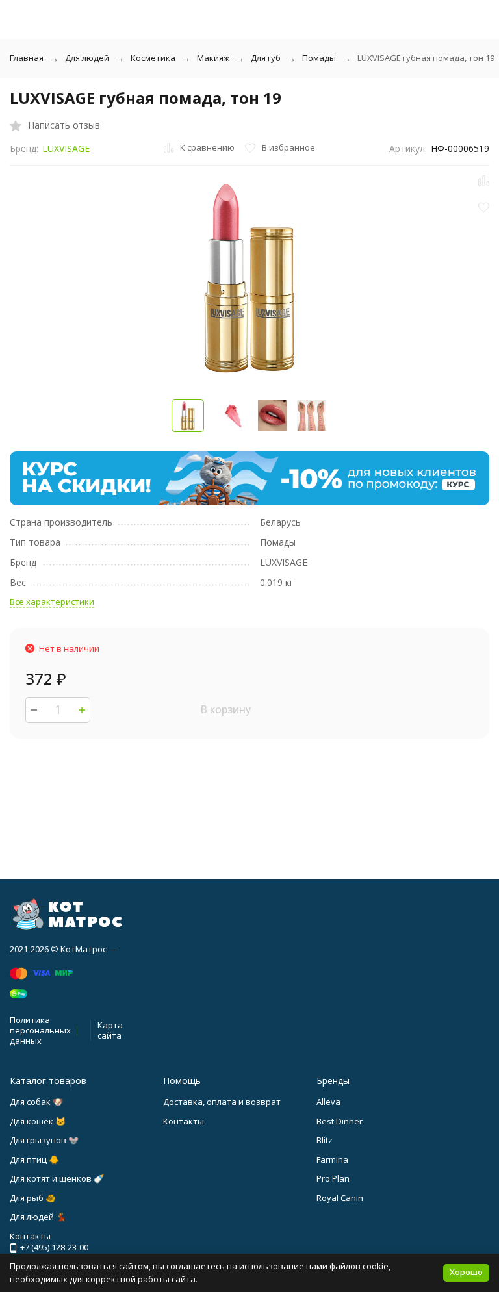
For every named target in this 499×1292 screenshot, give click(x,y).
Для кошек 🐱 (38, 1121)
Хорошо (466, 1272)
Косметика (153, 58)
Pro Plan (333, 1178)
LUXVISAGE (66, 148)
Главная (27, 58)
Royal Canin (339, 1198)
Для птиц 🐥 (34, 1159)
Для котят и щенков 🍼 (57, 1178)
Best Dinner (339, 1121)
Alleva (328, 1102)
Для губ (266, 58)
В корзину (225, 709)
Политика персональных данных (40, 1030)
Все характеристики (52, 601)
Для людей (87, 58)
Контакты (183, 1121)
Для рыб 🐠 (33, 1198)
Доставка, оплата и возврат (222, 1102)
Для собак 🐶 (36, 1102)
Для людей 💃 (38, 1216)
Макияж (213, 58)
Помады (319, 58)
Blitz (324, 1140)
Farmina (332, 1159)
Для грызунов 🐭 (44, 1140)
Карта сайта (110, 1030)
